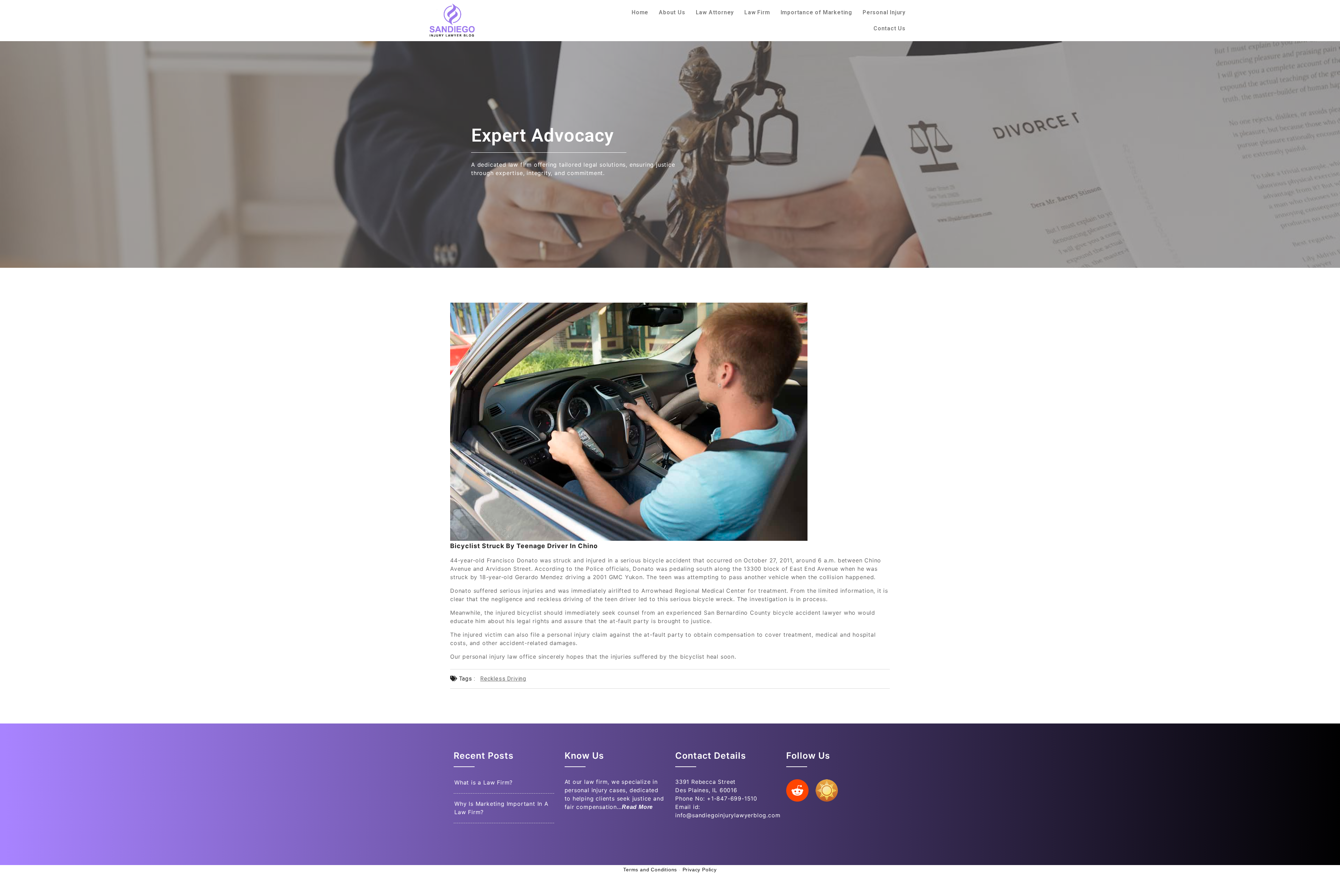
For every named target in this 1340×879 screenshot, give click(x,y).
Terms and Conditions (650, 869)
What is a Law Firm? (483, 782)
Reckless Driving (503, 678)
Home (640, 12)
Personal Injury (884, 12)
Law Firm (757, 12)
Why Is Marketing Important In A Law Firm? (501, 808)
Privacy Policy (700, 869)
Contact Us (889, 28)
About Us (672, 12)
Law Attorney (715, 12)
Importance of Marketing (816, 12)
